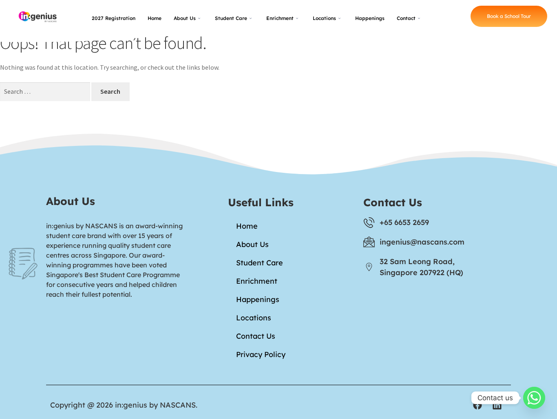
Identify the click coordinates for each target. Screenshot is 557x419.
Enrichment (280, 18)
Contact (406, 18)
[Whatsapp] (534, 398)
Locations (324, 18)
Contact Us (255, 336)
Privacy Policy (260, 354)
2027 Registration (113, 18)
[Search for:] (45, 91)
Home (154, 18)
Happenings (370, 18)
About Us (185, 18)
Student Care (231, 18)
